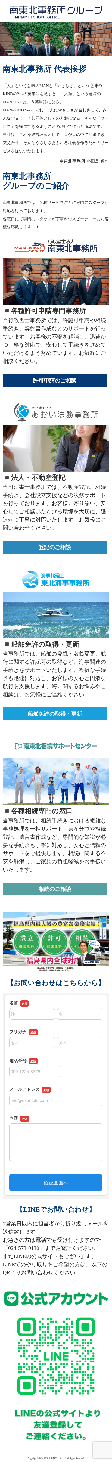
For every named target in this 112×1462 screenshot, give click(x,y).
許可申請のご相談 (55, 380)
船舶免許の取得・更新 (55, 714)
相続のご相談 (55, 889)
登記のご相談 (55, 547)
